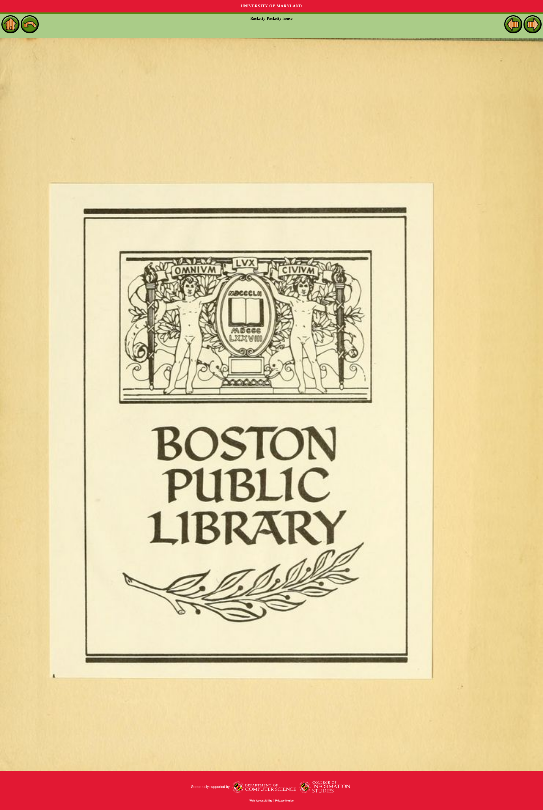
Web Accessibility (260, 800)
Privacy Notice (284, 800)
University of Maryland (271, 6)
